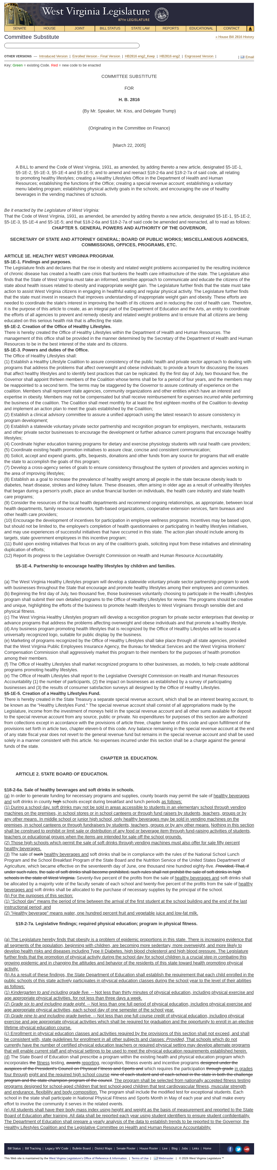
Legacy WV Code (56, 1148)
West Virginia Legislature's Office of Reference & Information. (88, 1158)
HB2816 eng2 (170, 56)
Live (164, 1148)
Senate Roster (125, 1148)
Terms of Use (140, 1158)
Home (207, 1148)
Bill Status (14, 1148)
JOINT (80, 28)
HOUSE (50, 28)
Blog (174, 1148)
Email (249, 57)
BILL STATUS (110, 28)
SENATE (19, 28)
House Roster (149, 1148)
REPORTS (171, 28)
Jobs (184, 1148)
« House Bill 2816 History (235, 37)
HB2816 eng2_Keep (140, 56)
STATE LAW (140, 28)
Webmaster (166, 1158)
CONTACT (231, 28)
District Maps (103, 1148)
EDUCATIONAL (201, 28)
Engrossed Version (199, 56)
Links (195, 1148)
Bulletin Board (81, 1148)
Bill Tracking (33, 1148)
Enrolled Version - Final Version (96, 56)
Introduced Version (54, 56)
